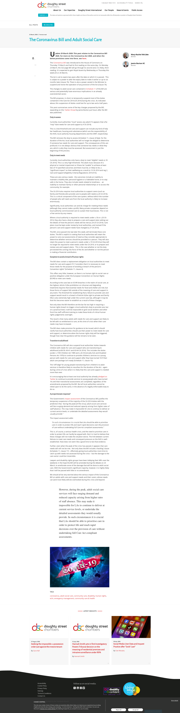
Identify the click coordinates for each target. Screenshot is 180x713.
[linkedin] (33, 69)
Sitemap (40, 691)
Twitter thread (70, 110)
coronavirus (54, 596)
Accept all (135, 709)
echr (51, 598)
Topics (42, 15)
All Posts (33, 25)
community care (80, 596)
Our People (109, 10)
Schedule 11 (91, 89)
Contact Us (41, 696)
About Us (57, 10)
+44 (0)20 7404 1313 (108, 3)
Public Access (137, 10)
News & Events (123, 10)
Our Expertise (69, 10)
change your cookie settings (48, 709)
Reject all (118, 709)
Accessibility (42, 683)
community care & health (85, 598)
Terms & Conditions (44, 693)
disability (91, 596)
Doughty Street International (90, 10)
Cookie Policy (42, 686)
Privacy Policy (42, 688)
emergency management (64, 598)
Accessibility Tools (125, 3)
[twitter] (33, 64)
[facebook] (33, 75)
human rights (101, 596)
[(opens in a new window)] (75, 689)
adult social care (66, 596)
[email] (33, 58)
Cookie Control (39, 702)
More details (174, 700)
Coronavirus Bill (59, 63)
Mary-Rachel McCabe (140, 54)
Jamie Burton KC (138, 63)
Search (138, 3)
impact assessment (72, 399)
